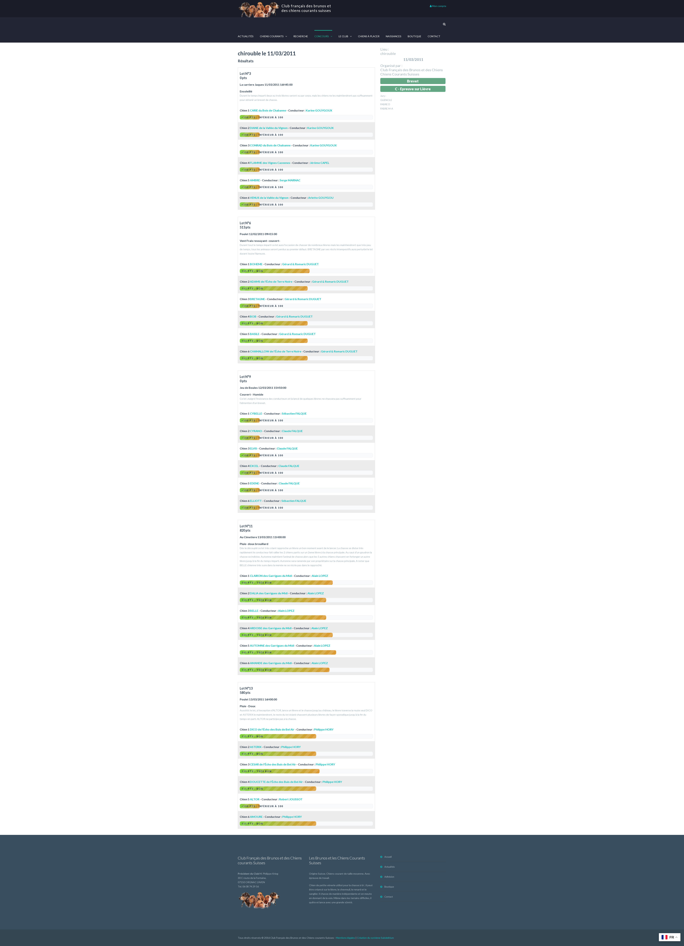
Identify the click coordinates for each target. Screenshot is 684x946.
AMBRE (255, 180)
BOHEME (256, 264)
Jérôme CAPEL (319, 162)
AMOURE (256, 816)
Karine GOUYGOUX (319, 110)
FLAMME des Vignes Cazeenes (270, 162)
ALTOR (254, 799)
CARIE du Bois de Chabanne (268, 110)
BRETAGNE (257, 299)
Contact (434, 36)
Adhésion (389, 876)
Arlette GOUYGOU (320, 197)
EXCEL (254, 465)
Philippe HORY (323, 729)
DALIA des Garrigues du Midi (269, 593)
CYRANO (256, 431)
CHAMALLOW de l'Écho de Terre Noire (275, 351)
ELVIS (253, 448)
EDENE (254, 483)
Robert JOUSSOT (290, 799)
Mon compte (439, 5)
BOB (253, 316)
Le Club (343, 36)
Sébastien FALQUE (294, 413)
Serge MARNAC (290, 180)
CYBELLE (256, 413)
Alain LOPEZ (320, 575)
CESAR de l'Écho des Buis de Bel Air (273, 764)
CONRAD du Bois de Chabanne (270, 145)
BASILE (254, 334)
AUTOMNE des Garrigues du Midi (272, 645)
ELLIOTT (256, 500)
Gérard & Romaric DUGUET (300, 264)
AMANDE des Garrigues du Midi (271, 663)
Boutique (414, 36)
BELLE (254, 610)
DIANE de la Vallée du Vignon (268, 127)
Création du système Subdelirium (375, 937)
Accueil (388, 856)
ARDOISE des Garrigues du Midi (271, 628)
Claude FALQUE (292, 431)
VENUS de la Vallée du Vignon (269, 197)
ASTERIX (255, 747)
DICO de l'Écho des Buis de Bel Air (272, 729)
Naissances (393, 36)
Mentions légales (345, 937)
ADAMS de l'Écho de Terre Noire (271, 281)
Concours (321, 36)
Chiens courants (272, 36)
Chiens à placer (368, 36)
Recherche (300, 36)
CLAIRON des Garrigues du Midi (271, 575)
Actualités (245, 36)
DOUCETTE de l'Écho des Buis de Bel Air (276, 781)
